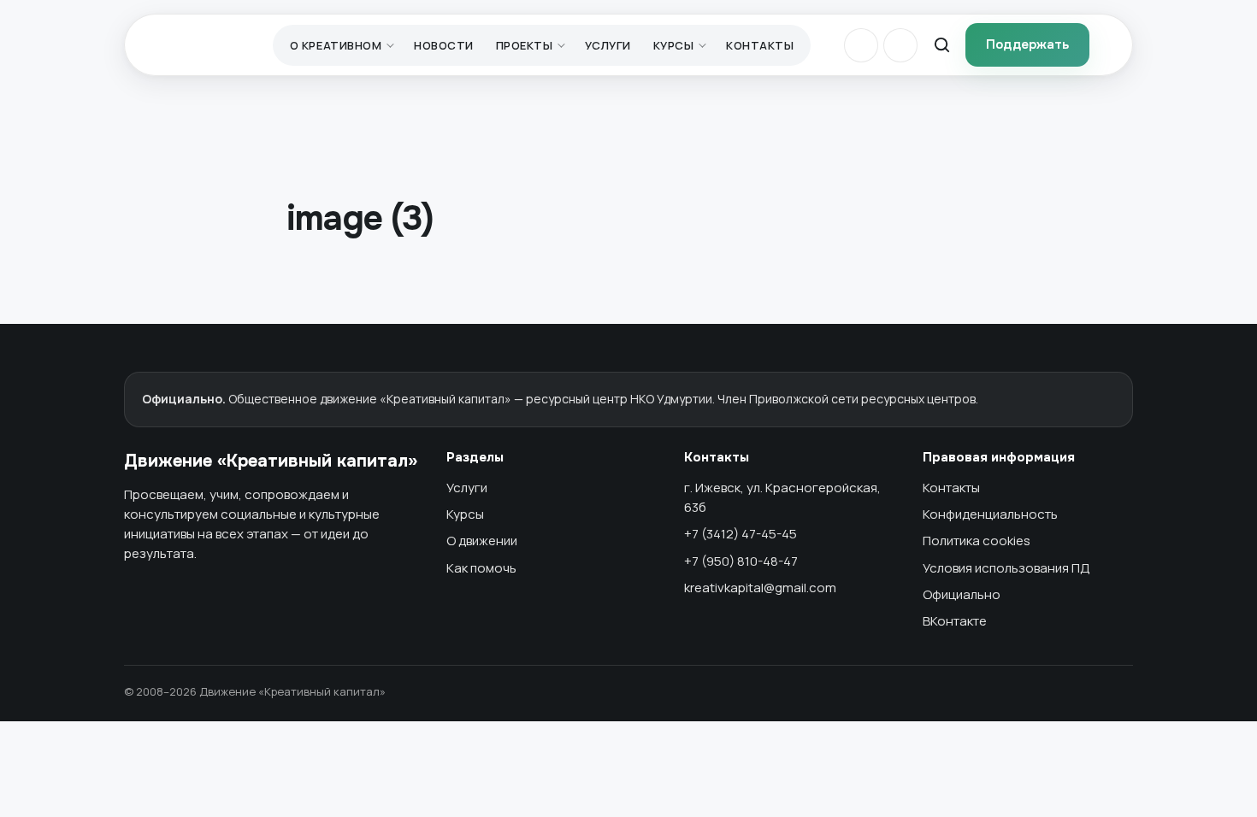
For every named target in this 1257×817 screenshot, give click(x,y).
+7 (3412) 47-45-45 (740, 534)
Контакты (760, 45)
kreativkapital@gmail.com (760, 588)
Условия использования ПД (1006, 568)
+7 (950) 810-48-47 (741, 561)
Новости (444, 45)
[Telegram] (900, 45)
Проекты (524, 45)
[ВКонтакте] (861, 45)
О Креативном (335, 45)
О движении (481, 541)
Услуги (607, 45)
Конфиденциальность (990, 514)
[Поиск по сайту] (941, 45)
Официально (961, 594)
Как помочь (481, 568)
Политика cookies (976, 541)
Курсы (673, 45)
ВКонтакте (955, 621)
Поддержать (1027, 44)
